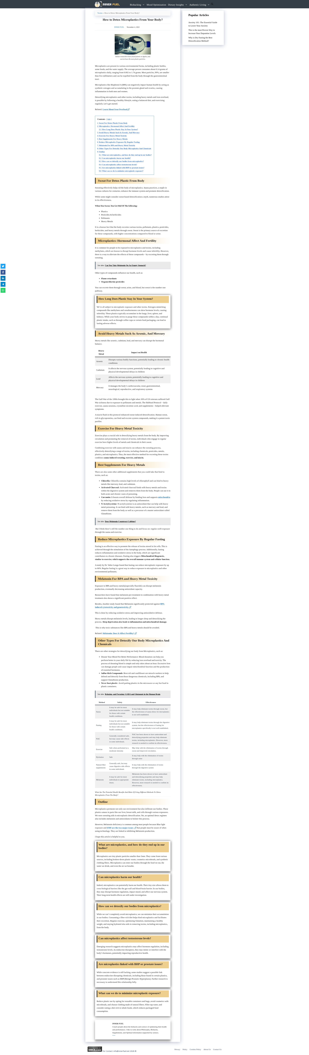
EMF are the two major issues (120, 828)
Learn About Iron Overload (115, 109)
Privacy (177, 1049)
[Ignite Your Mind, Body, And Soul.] (107, 4)
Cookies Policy (195, 1049)
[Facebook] (3, 272)
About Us (207, 1049)
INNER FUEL (119, 27)
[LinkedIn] (3, 278)
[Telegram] (3, 284)
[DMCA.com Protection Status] (95, 1051)
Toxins (99, 13)
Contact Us (217, 1049)
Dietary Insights (176, 4)
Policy (185, 1049)
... (113, 1034)
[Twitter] (3, 266)
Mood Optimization (156, 4)
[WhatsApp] (3, 290)
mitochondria (164, 497)
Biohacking (135, 4)
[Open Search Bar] (212, 4)
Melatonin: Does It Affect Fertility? (118, 633)
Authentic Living (197, 4)
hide (109, 119)
